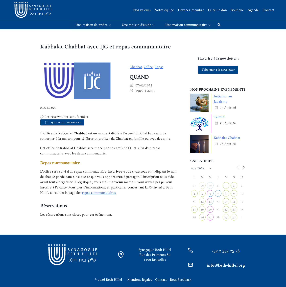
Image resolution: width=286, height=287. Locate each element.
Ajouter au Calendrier (64, 122)
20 (210, 209)
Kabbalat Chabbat (227, 137)
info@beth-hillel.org (226, 265)
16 (233, 201)
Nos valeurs (142, 10)
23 (233, 209)
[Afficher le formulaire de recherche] (219, 25)
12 (202, 201)
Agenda (253, 10)
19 (202, 209)
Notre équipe (164, 10)
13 (210, 201)
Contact (268, 10)
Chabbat (136, 67)
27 (210, 217)
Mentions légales (139, 279)
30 (210, 185)
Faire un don (217, 10)
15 (225, 201)
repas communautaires (99, 192)
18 (194, 209)
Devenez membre (191, 10)
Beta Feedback (180, 279)
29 (202, 185)
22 (225, 209)
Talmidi (219, 117)
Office (148, 67)
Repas (159, 67)
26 (202, 217)
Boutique (237, 10)
